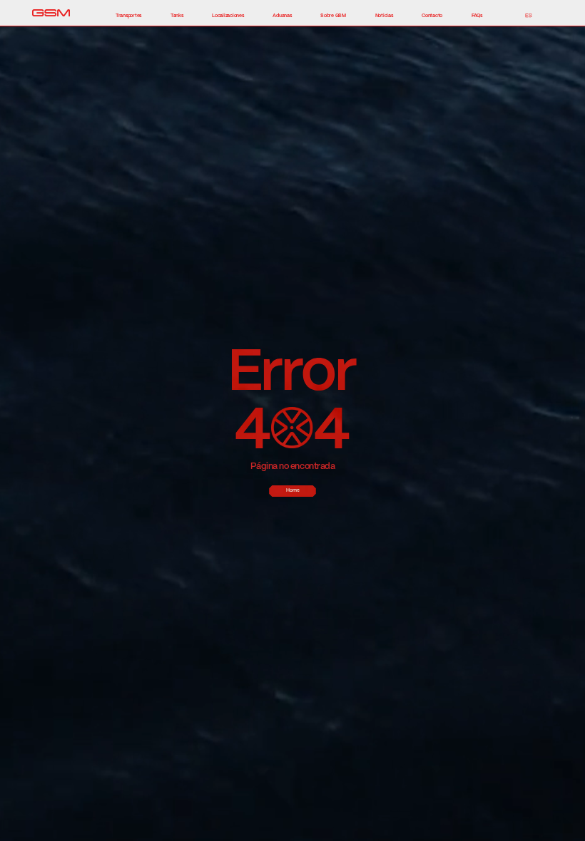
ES (528, 15)
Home (293, 490)
